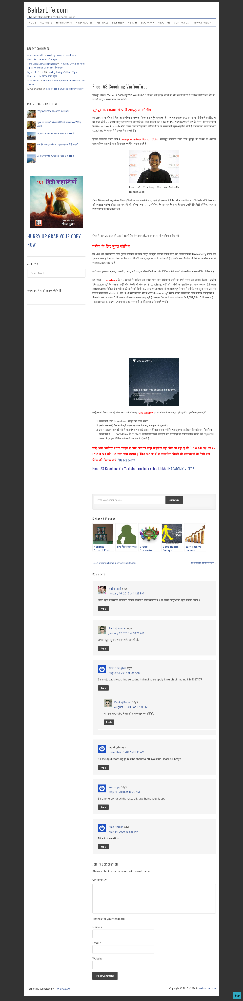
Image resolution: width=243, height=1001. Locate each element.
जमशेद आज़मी (115, 588)
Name (97, 927)
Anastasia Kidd (35, 55)
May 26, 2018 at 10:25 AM (124, 792)
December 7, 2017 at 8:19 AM (126, 752)
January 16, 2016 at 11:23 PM (126, 593)
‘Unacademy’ (127, 459)
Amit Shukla (116, 827)
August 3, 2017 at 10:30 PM (131, 707)
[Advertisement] (154, 56)
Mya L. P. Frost (35, 72)
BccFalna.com (62, 988)
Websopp (115, 787)
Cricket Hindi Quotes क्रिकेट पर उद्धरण (64, 88)
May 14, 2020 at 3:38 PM (123, 831)
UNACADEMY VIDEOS (181, 468)
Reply (103, 608)
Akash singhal (117, 668)
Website (97, 958)
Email (96, 943)
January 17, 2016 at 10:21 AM (126, 633)
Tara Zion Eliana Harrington (42, 63)
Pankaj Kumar (117, 628)
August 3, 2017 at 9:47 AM (125, 673)
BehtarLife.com (47, 9)
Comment (99, 880)
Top (237, 995)
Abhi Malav (33, 80)
